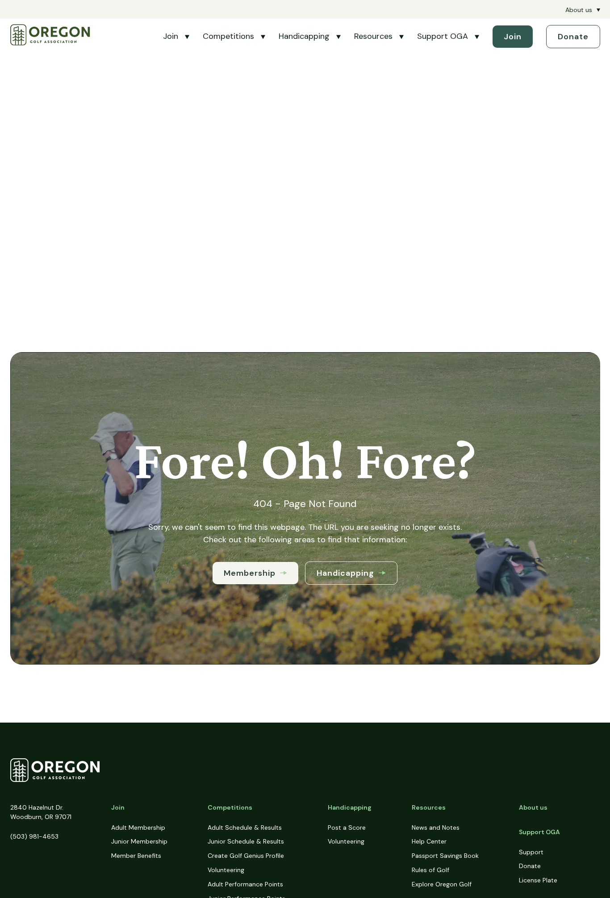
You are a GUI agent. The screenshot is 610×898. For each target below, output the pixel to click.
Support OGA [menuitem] (539, 832)
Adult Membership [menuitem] (138, 827)
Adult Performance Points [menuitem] (245, 884)
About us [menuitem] (578, 10)
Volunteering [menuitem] (226, 870)
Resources (373, 36)
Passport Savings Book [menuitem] (445, 856)
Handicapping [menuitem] (350, 807)
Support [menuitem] (531, 852)
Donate (573, 36)
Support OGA (442, 36)
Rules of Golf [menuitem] (430, 870)
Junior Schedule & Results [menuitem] (246, 841)
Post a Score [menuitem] (347, 827)
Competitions (228, 36)
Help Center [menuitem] (429, 841)
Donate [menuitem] (530, 866)
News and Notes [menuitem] (436, 827)
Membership (250, 573)
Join (170, 36)
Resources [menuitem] (429, 807)
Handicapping (304, 36)
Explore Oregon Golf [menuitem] (442, 884)
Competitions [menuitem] (230, 807)
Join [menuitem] (118, 807)
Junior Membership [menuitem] (139, 841)
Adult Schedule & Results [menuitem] (245, 827)
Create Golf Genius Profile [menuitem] (246, 856)
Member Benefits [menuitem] (136, 856)
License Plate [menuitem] (538, 880)
